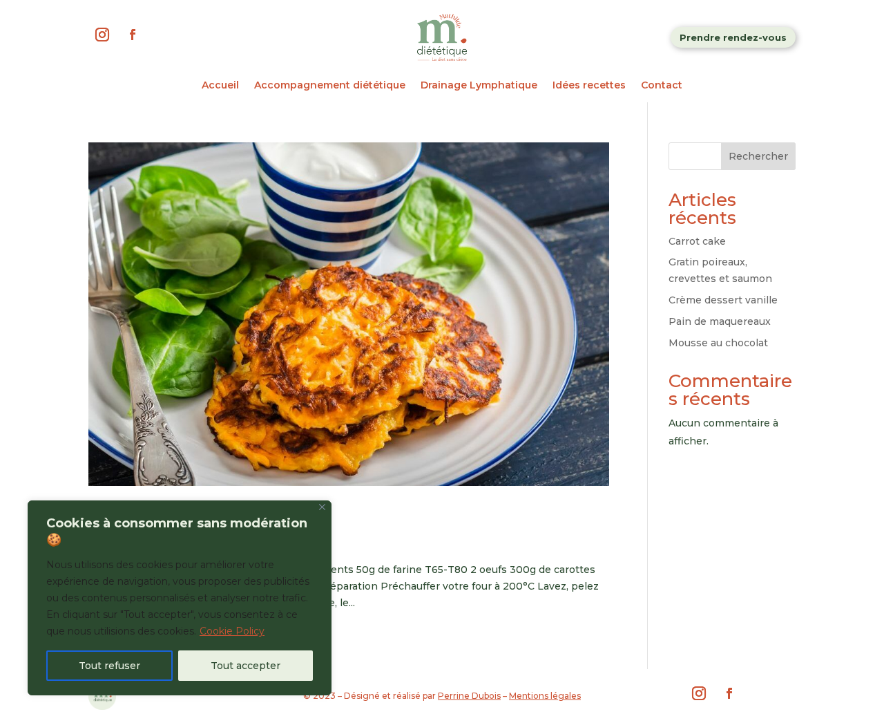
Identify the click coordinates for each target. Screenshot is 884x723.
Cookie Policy (232, 631)
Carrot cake (697, 241)
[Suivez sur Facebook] (133, 35)
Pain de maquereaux (720, 321)
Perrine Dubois (469, 696)
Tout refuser (109, 665)
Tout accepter (245, 665)
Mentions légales (545, 696)
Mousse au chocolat (718, 343)
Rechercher (758, 156)
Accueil (220, 85)
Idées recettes (589, 85)
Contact (661, 85)
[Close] (322, 507)
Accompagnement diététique (329, 85)
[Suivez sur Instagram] (102, 34)
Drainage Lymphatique (479, 85)
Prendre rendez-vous (733, 37)
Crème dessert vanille (723, 300)
